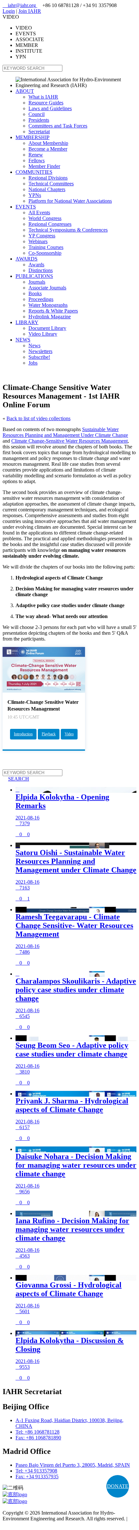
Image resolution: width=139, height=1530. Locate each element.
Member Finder (44, 166)
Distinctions (40, 270)
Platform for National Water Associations (70, 201)
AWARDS (26, 258)
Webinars (38, 241)
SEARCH (16, 779)
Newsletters (40, 351)
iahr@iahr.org (20, 5)
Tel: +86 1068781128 (37, 1432)
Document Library (47, 328)
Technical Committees (51, 183)
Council (36, 114)
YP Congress (41, 235)
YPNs (34, 195)
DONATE (117, 1486)
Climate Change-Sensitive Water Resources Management (69, 441)
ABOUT (25, 91)
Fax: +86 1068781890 (38, 1437)
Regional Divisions (48, 178)
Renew (35, 154)
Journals (36, 282)
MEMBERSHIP (32, 137)
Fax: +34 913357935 (37, 1476)
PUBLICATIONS (34, 276)
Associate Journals (47, 287)
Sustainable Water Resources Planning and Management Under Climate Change (65, 432)
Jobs (32, 363)
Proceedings (40, 299)
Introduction (23, 734)
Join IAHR (29, 11)
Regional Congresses (49, 224)
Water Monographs (48, 305)
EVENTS (26, 206)
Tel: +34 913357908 (36, 1470)
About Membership (48, 143)
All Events (39, 212)
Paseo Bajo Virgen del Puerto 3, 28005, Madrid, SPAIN (73, 1465)
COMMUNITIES (34, 172)
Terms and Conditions (25, 1524)
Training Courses (45, 247)
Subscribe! (39, 357)
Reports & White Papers (53, 311)
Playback (49, 734)
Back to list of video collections (38, 418)
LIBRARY (27, 322)
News (34, 345)
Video (69, 734)
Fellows (36, 160)
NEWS (23, 339)
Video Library (42, 334)
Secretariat (39, 131)
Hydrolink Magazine (49, 316)
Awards (36, 264)
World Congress (44, 218)
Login (9, 11)
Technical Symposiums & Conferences (68, 230)
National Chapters (46, 189)
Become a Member (47, 149)
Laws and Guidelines (50, 108)
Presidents (38, 120)
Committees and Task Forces (57, 125)
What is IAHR (43, 97)
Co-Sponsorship (44, 253)
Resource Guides (45, 102)
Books (35, 293)
